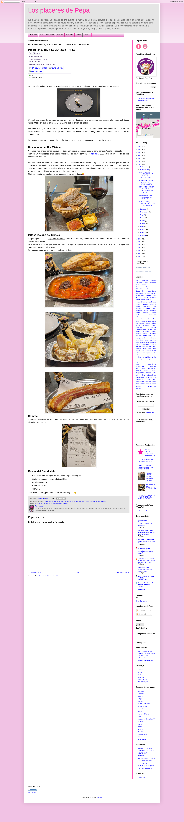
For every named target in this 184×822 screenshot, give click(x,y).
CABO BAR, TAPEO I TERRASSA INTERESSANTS (146, 182)
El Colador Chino (144, 548)
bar (147, 300)
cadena (153, 304)
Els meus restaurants (145, 530)
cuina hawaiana (146, 350)
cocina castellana (142, 312)
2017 (140, 245)
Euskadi (140, 709)
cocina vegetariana (149, 338)
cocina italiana (151, 323)
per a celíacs (150, 377)
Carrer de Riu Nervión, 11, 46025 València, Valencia (52, 503)
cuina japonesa (146, 353)
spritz (154, 381)
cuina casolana (151, 342)
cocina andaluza (150, 310)
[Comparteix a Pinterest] (65, 498)
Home (41, 34)
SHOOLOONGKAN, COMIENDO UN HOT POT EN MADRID (145, 467)
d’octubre (143, 209)
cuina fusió (147, 348)
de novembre (144, 170)
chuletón (147, 308)
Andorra (140, 696)
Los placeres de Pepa (59, 10)
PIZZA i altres (142, 763)
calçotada (147, 306)
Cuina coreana (151, 289)
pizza (144, 379)
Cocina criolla (152, 284)
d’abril (142, 226)
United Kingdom (143, 739)
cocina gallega (151, 319)
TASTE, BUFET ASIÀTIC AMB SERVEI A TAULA (147, 460)
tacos (149, 384)
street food (139, 384)
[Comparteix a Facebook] (63, 498)
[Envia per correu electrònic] (57, 498)
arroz (138, 300)
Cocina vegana (151, 287)
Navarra (140, 729)
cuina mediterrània (50, 501)
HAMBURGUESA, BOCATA (147, 758)
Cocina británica (150, 282)
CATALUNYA (50, 34)
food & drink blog (32, 792)
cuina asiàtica (140, 342)
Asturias (140, 701)
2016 (140, 248)
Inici (78, 572)
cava (154, 306)
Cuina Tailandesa (141, 289)
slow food (148, 381)
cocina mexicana (150, 329)
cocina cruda (144, 314)
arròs (143, 300)
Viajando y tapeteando (146, 539)
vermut (144, 389)
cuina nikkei (148, 360)
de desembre (144, 167)
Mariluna (94, 154)
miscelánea (151, 375)
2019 (140, 239)
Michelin (148, 295)
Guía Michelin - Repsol (145, 660)
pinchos (138, 379)
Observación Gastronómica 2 (143, 521)
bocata (138, 302)
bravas (148, 302)
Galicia (140, 711)
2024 (140, 152)
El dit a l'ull (141, 778)
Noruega (140, 732)
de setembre (144, 212)
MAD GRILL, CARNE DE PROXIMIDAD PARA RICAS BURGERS (146, 497)
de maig (143, 223)
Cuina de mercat (143, 291)
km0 (149, 368)
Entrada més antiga (122, 572)
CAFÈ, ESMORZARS (145, 760)
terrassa (92, 501)
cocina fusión (140, 319)
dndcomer (141, 589)
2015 (140, 250)
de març (143, 229)
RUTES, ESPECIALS (145, 768)
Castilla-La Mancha (144, 704)
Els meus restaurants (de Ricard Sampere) (146, 99)
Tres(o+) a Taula (144, 567)
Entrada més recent (35, 572)
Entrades (141, 610)
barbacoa (153, 300)
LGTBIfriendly (140, 295)
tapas (83, 501)
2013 (140, 256)
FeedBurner (150, 413)
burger (145, 304)
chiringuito (139, 308)
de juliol (142, 218)
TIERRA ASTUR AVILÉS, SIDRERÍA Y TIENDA (150, 476)
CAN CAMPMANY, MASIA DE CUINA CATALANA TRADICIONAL (146, 174)
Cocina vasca (140, 287)
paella (138, 377)
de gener (143, 235)
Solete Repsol (149, 297)
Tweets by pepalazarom (144, 511)
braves (153, 302)
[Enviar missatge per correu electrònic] (53, 498)
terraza (98, 501)
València (103, 501)
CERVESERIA (142, 753)
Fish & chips (151, 293)
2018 (140, 242)
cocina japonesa (142, 325)
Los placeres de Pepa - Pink (143, 267)
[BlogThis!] (59, 498)
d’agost (142, 215)
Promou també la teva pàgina (143, 271)
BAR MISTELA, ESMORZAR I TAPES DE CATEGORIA (147, 203)
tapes (87, 501)
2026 (140, 147)
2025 (140, 149)
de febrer (143, 232)
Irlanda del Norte (143, 714)
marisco (138, 371)
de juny (142, 221)
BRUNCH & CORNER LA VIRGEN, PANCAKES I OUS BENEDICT (146, 189)
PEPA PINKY (33, 34)
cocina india (147, 321)
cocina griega (139, 321)
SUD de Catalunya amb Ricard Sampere (145, 681)
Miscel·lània (69, 34)
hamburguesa (141, 368)
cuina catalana (142, 344)
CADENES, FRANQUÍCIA (146, 766)
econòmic (152, 364)
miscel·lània (140, 375)
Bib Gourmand (142, 280)
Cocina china (141, 285)
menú (146, 371)
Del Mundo (60, 34)
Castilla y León (142, 706)
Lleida (140, 675)
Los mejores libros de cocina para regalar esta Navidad (145, 551)
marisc (153, 368)
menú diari (60, 501)
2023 (140, 155)
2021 (140, 161)
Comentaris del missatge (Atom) (49, 576)
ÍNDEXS (78, 34)
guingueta (153, 366)
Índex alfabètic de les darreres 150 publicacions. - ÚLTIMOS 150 (146, 653)
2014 (140, 253)
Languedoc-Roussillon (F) (146, 719)
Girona (140, 672)
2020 (140, 164)
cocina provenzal (149, 333)
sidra (142, 381)
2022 (140, 158)
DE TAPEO (141, 755)
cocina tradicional (143, 336)
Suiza (139, 737)
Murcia (140, 727)
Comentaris (142, 614)
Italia (139, 716)
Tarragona (141, 677)
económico (140, 366)
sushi (145, 384)
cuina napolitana (140, 360)
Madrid (140, 724)
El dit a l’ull (87, 34)
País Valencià (76, 501)
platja (149, 379)
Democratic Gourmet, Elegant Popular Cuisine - (145, 584)
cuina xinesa (151, 362)
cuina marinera (150, 355)
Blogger (99, 797)
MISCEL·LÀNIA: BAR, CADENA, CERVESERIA (146, 749)
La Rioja (140, 721)
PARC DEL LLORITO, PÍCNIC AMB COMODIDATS (150, 452)
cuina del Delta (147, 346)
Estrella (143, 293)
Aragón (140, 699)
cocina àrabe (139, 340)
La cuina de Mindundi (146, 559)
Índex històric (142, 658)
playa (154, 379)
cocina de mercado (148, 317)
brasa (143, 302)
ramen (137, 381)
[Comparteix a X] (61, 498)
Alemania (141, 691)
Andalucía (141, 693)
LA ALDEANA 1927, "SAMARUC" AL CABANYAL (145, 197)
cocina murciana (142, 331)
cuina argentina (150, 340)
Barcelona (141, 670)
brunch (138, 304)
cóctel (137, 364)
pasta (142, 377)
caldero (138, 306)
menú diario (67, 501)
